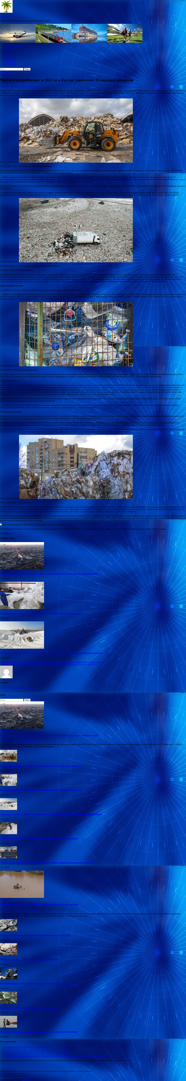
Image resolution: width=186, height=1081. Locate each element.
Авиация (9, 53)
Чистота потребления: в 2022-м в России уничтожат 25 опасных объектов (40, 766)
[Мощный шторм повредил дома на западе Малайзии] (8, 954)
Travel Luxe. (5, 16)
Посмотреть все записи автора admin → (17, 687)
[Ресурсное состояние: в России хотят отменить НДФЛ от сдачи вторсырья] (22, 608)
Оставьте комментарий (29, 86)
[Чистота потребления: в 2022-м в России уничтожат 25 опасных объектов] (8, 761)
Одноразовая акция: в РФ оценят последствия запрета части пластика (39, 838)
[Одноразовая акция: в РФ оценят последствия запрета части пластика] (8, 833)
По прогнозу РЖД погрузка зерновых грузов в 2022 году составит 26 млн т (37, 1053)
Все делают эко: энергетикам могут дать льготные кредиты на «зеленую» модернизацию (49, 573)
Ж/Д (7, 55)
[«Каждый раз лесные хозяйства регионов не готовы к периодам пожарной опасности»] (8, 858)
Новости (9, 49)
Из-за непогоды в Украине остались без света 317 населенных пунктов (38, 1031)
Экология (9, 62)
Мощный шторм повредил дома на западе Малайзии (29, 959)
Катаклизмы (10, 60)
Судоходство (10, 58)
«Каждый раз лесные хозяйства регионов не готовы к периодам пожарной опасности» (47, 862)
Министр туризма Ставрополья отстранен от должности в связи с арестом (37, 1051)
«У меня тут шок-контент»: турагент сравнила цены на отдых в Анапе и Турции (40, 1049)
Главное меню (6, 72)
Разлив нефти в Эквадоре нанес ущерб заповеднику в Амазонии (35, 935)
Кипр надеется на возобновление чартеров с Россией (28, 1047)
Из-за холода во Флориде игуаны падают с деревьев (28, 1007)
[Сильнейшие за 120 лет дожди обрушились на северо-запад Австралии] (22, 897)
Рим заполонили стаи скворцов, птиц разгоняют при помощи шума (37, 983)
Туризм (8, 51)
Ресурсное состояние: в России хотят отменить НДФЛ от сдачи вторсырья (40, 613)
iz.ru (11, 533)
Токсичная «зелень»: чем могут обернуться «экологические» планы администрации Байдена (51, 653)
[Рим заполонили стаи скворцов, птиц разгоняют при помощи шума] (8, 979)
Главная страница (12, 46)
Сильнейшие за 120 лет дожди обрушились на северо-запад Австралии (39, 904)
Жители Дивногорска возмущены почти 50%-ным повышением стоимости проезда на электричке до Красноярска (54, 1056)
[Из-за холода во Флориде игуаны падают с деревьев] (8, 1003)
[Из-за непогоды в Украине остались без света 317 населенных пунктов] (8, 1027)
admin (15, 86)
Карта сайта (10, 65)
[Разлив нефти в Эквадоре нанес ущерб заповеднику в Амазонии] (8, 930)
